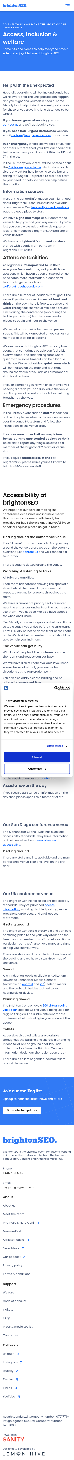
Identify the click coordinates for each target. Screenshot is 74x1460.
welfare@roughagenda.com (31, 135)
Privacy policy (12, 1265)
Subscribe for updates (22, 1110)
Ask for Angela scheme (24, 167)
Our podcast (12, 1257)
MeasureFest (12, 1231)
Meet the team (13, 1214)
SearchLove (11, 1248)
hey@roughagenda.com (18, 1187)
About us (9, 1206)
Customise (35, 768)
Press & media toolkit (18, 1327)
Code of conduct (15, 1301)
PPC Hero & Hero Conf (18, 1223)
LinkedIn (8, 1354)
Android (27, 984)
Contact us (10, 1335)
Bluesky (8, 1371)
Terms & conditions (16, 1274)
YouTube (9, 1396)
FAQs (6, 1318)
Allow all (37, 757)
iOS (42, 984)
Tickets (8, 1310)
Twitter (8, 1379)
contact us (10, 125)
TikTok (7, 1388)
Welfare (8, 1292)
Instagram (10, 1362)
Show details (55, 745)
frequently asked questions (50, 207)
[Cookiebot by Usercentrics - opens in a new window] (54, 688)
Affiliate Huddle (13, 1240)
